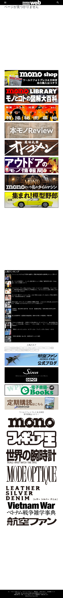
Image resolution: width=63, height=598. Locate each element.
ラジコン (32, 350)
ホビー (20, 348)
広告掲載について (51, 591)
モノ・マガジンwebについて (14, 591)
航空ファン (7, 350)
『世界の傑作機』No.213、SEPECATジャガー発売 (26, 336)
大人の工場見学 (20, 350)
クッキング (26, 348)
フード (37, 350)
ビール (31, 348)
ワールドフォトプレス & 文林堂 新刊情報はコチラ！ (31, 413)
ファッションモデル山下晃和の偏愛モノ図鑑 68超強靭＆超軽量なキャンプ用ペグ (34, 274)
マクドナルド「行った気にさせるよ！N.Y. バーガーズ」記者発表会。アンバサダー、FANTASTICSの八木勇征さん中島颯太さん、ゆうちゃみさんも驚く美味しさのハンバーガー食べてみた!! (35, 289)
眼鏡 (52, 348)
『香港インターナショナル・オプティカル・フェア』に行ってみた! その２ (33, 329)
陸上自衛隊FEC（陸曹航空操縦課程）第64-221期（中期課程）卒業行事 (32, 315)
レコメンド (47, 348)
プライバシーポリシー (27, 591)
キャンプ (13, 350)
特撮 (17, 348)
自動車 (13, 348)
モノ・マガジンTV (38, 348)
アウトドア (7, 348)
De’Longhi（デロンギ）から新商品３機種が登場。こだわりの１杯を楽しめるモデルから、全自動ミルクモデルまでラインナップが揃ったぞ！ (35, 302)
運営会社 (36, 591)
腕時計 (27, 350)
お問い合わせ (42, 591)
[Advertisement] (31, 39)
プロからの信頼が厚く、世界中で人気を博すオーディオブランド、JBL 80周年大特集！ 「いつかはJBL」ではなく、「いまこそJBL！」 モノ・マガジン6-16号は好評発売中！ (35, 324)
